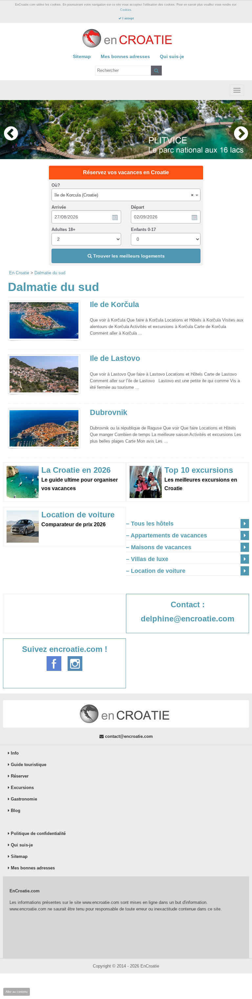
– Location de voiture (155, 571)
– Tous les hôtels (150, 523)
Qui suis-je (172, 56)
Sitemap (82, 56)
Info (14, 753)
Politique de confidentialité (38, 833)
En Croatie (19, 272)
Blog (15, 810)
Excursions (22, 787)
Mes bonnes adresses (125, 56)
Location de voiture (78, 514)
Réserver (19, 776)
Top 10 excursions (198, 470)
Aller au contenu (17, 991)
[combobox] (126, 195)
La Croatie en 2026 (76, 470)
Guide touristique (28, 764)
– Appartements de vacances (166, 535)
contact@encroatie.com (128, 736)
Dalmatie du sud (49, 272)
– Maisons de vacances (158, 547)
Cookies (125, 9)
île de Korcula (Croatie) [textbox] (124, 195)
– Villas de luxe (147, 559)
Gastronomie (23, 799)
